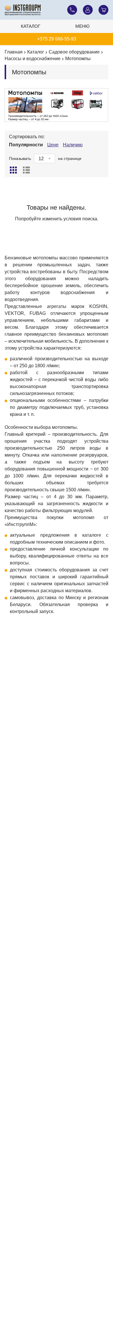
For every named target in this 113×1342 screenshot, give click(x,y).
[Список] (26, 170)
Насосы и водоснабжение (33, 58)
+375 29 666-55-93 (56, 38)
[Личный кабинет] (88, 10)
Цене (53, 144)
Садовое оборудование (74, 51)
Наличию (73, 144)
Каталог (30, 26)
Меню (82, 26)
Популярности (26, 144)
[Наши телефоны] (72, 10)
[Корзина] (103, 10)
